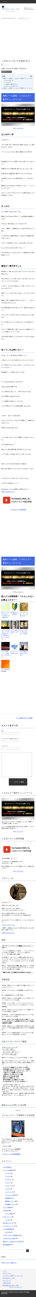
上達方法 (5, 1210)
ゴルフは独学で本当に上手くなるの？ (24, 653)
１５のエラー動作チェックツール (13, 1275)
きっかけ (8, 82)
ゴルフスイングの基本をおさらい (14, 653)
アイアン (7, 1173)
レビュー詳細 (7, 1146)
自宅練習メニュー (10, 1204)
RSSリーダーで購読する (9, 1262)
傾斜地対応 (8, 1198)
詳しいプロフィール (9, 925)
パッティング (9, 1192)
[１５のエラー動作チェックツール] (18, 809)
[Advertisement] (18, 39)
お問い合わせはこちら (8, 491)
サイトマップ (7, 1280)
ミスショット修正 (10, 1195)
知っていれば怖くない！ (12, 86)
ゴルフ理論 (6, 1167)
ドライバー (8, 1185)
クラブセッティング (9, 1226)
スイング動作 (9, 1213)
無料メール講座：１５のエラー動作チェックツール (17, 78)
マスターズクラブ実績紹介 (11, 1235)
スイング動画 (7, 1207)
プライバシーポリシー (15, 1287)
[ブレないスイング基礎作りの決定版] (18, 1128)
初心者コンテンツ (6, 71)
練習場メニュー (9, 1201)
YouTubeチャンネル (9, 1278)
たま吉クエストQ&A (9, 1238)
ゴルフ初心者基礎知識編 (5, 670)
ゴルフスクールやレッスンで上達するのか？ (24, 614)
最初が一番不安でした (12, 84)
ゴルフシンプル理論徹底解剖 (11, 1154)
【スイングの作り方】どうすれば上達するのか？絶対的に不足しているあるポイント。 (5, 634)
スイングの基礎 (7, 1170)
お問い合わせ (7, 1283)
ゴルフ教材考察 (7, 1229)
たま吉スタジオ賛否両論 (18, 509)
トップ (5, 1271)
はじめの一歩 (9, 80)
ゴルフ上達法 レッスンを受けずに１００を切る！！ (5, 654)
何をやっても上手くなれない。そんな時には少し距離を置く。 (5, 615)
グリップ (7, 1182)
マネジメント (7, 1216)
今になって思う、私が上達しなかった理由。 (24, 631)
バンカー (7, 1189)
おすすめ (7, 1232)
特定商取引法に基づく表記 (11, 1285)
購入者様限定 (7, 1244)
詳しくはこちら (18, 128)
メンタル (7, 1220)
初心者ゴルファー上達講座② (14, 613)
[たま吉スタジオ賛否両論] (18, 850)
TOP (9, 18)
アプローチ (8, 1179)
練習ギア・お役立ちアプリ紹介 (12, 1241)
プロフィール (7, 1273)
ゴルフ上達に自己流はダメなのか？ (14, 631)
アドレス (7, 1176)
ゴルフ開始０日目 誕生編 (24, 718)
